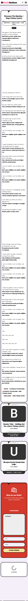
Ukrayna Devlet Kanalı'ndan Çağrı (14, 463)
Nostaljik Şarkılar (13, 434)
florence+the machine (17, 389)
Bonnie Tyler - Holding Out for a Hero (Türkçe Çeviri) (14, 425)
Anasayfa (9, 472)
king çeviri (7, 396)
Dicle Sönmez (14, 428)
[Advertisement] (14, 77)
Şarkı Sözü (7, 23)
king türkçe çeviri (19, 396)
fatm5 (6, 389)
